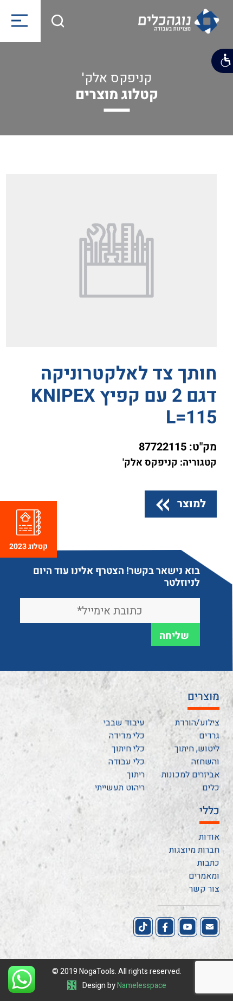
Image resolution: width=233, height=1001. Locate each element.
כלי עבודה (126, 761)
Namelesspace (141, 985)
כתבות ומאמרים (204, 869)
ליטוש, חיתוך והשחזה (196, 755)
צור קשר (204, 888)
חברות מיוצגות (194, 849)
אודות (209, 836)
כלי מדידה (127, 735)
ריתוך (136, 774)
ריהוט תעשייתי (120, 787)
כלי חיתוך (128, 748)
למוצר (191, 504)
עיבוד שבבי (124, 722)
